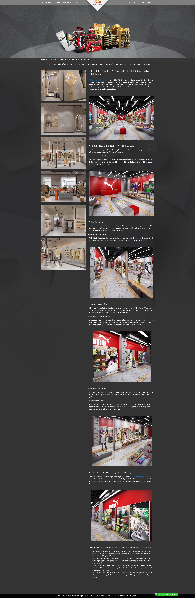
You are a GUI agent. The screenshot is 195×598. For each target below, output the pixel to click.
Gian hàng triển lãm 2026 (108, 64)
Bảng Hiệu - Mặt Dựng (61, 64)
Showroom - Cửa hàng (141, 64)
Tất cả (48, 64)
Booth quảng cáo (78, 64)
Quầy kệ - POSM (125, 64)
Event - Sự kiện (92, 64)
